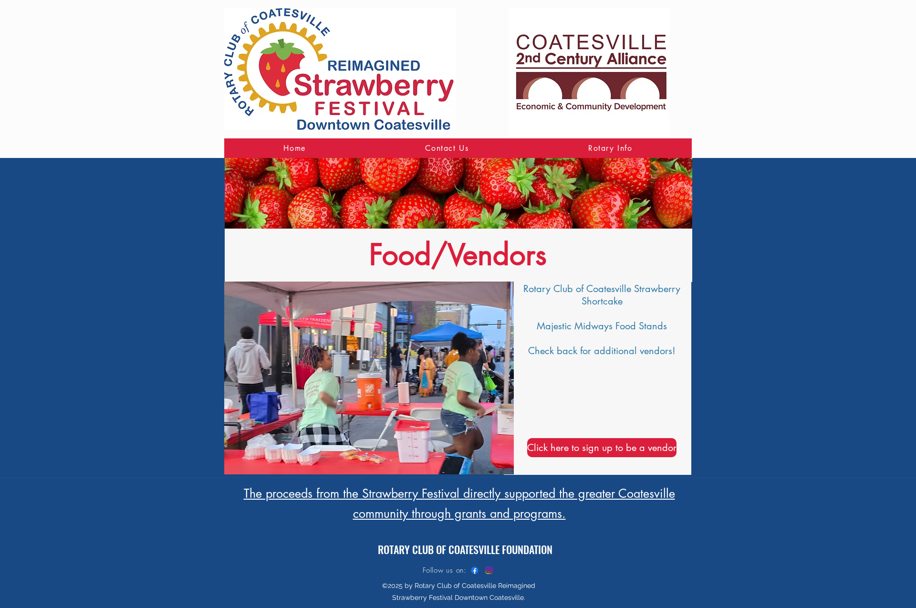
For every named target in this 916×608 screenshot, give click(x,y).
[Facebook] (474, 570)
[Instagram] (489, 570)
